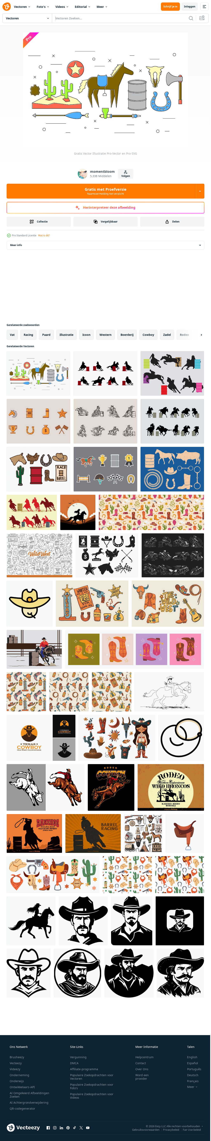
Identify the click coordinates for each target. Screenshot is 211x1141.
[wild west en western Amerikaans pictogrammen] (143, 833)
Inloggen (186, 6)
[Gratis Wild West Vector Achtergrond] (171, 787)
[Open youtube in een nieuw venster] (87, 1127)
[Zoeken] (187, 18)
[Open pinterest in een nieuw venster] (68, 1127)
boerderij (127, 335)
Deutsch (190, 1075)
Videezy (14, 1069)
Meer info (16, 245)
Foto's (41, 7)
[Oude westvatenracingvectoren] (38, 469)
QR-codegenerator (22, 1108)
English (189, 1057)
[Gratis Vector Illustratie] (38, 373)
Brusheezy (16, 1057)
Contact (138, 1063)
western (105, 335)
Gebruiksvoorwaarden (142, 1129)
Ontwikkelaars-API (21, 1087)
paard (46, 335)
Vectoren (20, 7)
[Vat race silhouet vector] (172, 421)
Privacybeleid (168, 1129)
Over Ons (139, 1069)
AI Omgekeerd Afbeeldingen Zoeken (24, 1094)
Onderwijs (16, 1081)
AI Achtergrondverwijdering (28, 1102)
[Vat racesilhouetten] (172, 373)
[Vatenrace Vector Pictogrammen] (172, 469)
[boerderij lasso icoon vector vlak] (181, 738)
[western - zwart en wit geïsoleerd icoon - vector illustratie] (83, 920)
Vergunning (77, 1057)
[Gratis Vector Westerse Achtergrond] (34, 833)
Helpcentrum (142, 1057)
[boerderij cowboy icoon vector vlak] (30, 604)
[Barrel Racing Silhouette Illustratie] (32, 512)
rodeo (184, 335)
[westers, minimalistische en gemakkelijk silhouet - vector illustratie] (180, 973)
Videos (60, 7)
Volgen (124, 176)
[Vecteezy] (6, 6)
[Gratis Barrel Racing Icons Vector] (105, 469)
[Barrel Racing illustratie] (34, 649)
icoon (86, 335)
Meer (100, 7)
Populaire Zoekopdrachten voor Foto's (90, 1086)
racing (28, 335)
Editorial (81, 7)
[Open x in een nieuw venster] (81, 1127)
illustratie (66, 335)
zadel (167, 335)
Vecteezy (15, 1063)
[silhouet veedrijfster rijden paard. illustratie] (77, 512)
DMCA (73, 1063)
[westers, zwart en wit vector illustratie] (180, 920)
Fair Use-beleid (189, 1129)
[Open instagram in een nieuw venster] (54, 1127)
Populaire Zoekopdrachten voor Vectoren (90, 1077)
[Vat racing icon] (38, 421)
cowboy (148, 335)
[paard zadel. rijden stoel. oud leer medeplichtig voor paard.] (185, 833)
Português (191, 1069)
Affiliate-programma (83, 1069)
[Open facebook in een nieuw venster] (48, 1127)
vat (12, 335)
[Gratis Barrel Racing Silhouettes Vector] (105, 373)
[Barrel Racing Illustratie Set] (173, 555)
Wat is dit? (44, 235)
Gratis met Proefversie (104, 191)
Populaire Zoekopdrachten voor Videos (90, 1096)
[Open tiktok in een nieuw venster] (74, 1127)
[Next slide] (194, 335)
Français (190, 1081)
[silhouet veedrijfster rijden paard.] (31, 920)
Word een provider (139, 1077)
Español (189, 1063)
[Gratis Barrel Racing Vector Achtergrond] (93, 833)
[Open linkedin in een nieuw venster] (61, 1127)
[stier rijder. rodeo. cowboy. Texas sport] (45, 787)
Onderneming (19, 1075)
